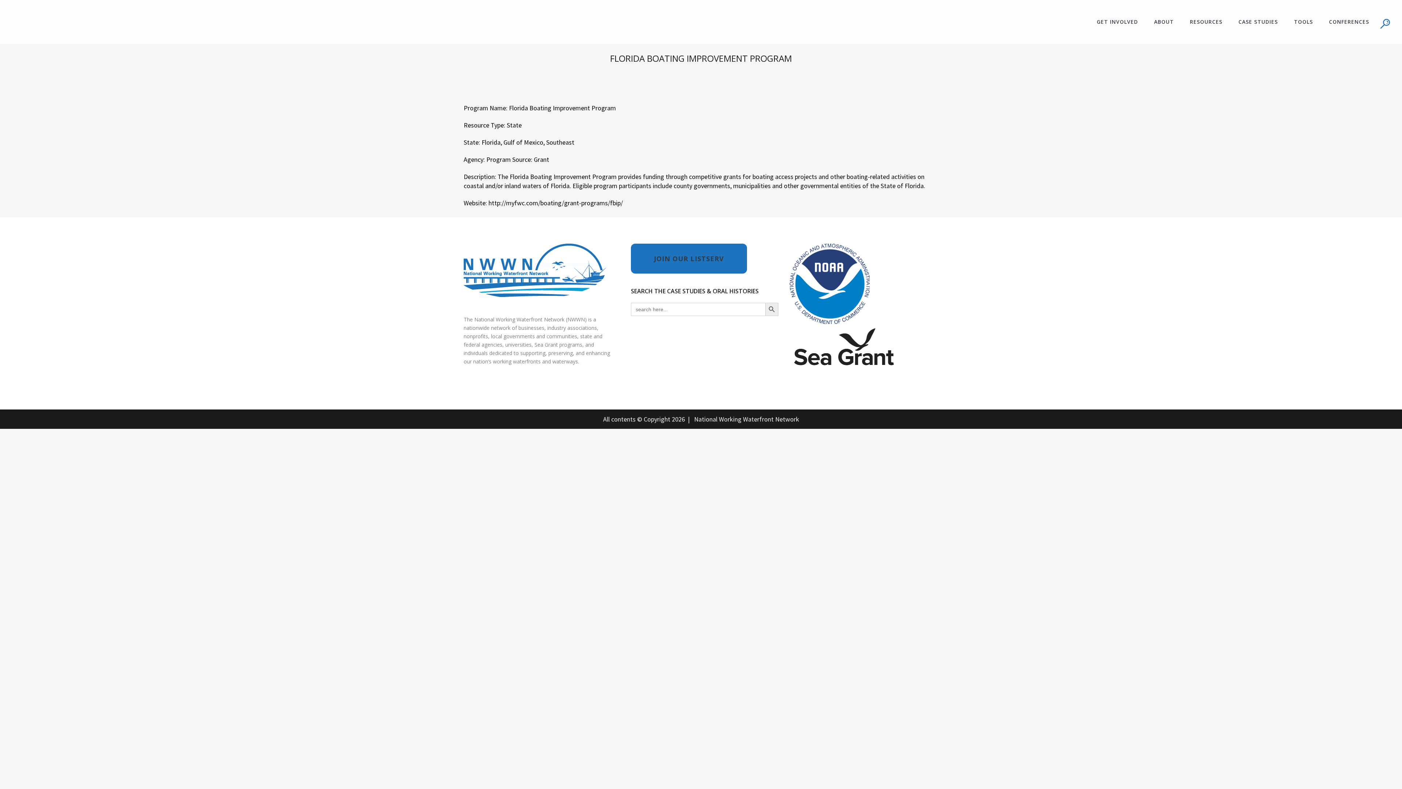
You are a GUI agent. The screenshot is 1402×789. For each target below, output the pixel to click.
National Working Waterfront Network (746, 419)
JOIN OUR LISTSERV (689, 258)
